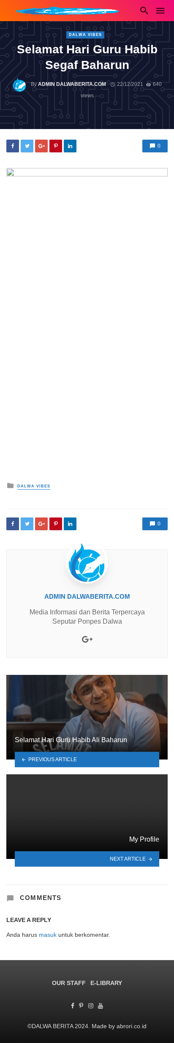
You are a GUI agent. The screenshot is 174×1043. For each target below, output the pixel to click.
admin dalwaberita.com (72, 84)
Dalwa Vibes (85, 35)
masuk (48, 934)
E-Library (106, 983)
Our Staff (69, 983)
